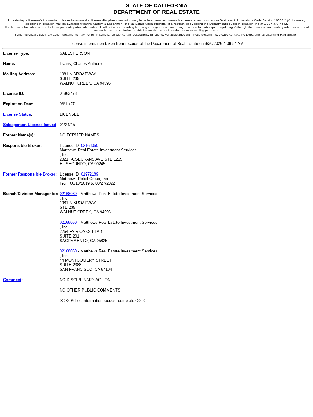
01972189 (89, 174)
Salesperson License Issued (29, 124)
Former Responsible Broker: (30, 174)
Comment (12, 279)
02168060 (89, 145)
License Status (17, 114)
